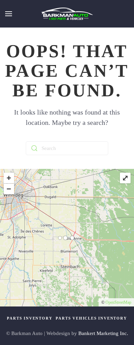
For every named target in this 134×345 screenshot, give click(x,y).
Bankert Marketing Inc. (103, 333)
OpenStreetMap (118, 302)
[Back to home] (67, 14)
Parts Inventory (29, 318)
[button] (8, 14)
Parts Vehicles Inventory (91, 318)
